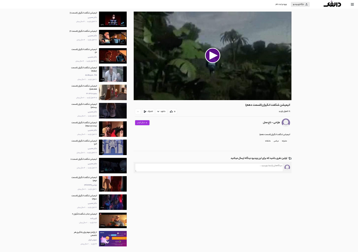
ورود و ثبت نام (281, 4)
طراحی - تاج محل (271, 122)
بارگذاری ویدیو (298, 4)
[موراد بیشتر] (138, 111)
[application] (212, 56)
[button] (212, 55)
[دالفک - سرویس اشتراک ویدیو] (335, 4)
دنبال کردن (141, 122)
